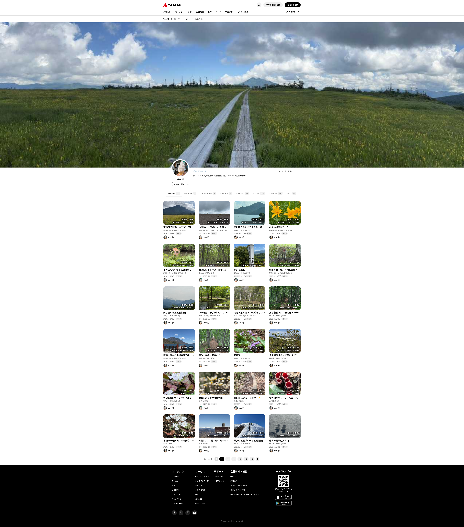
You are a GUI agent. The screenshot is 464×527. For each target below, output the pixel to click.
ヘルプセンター (295, 12)
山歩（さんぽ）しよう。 (181, 503)
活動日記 (167, 11)
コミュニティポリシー (238, 490)
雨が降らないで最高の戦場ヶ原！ (179, 269)
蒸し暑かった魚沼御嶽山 (175, 312)
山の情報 (200, 11)
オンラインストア (202, 481)
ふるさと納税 (242, 11)
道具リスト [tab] (225, 193)
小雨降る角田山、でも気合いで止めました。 (185, 440)
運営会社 (233, 476)
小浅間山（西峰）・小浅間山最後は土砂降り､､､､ (222, 227)
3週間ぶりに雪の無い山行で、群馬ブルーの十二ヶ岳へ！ (226, 440)
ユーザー (178, 19)
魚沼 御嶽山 (239, 269)
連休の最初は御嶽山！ (209, 355)
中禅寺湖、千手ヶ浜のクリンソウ (215, 312)
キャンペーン (177, 499)
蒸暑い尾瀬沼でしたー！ (281, 227)
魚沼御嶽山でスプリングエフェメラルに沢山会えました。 (191, 397)
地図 (190, 11)
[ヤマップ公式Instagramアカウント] (187, 512)
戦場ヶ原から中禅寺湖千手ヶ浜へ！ (180, 355)
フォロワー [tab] (275, 193)
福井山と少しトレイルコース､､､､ (285, 397)
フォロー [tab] (258, 193)
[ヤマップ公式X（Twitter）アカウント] (181, 512)
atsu (188, 19)
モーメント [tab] (189, 193)
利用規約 (233, 481)
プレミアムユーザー (200, 171)
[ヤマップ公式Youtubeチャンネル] (194, 512)
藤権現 (237, 355)
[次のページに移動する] (257, 459)
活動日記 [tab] (173, 193)
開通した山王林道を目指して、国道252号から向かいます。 (227, 269)
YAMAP (166, 19)
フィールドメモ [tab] (207, 193)
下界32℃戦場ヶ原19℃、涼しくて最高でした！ (186, 227)
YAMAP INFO (218, 476)
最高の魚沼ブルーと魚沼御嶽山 (249, 440)
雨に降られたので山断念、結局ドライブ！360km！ (259, 227)
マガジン (229, 11)
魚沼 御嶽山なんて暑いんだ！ (283, 355)
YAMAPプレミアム (202, 476)
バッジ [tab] (290, 193)
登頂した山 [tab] (242, 193)
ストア (218, 11)
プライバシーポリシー (238, 485)
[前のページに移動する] (216, 459)
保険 (210, 11)
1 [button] (221, 459)
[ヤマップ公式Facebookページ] (174, 512)
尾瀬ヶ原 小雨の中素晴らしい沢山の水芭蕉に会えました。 (262, 312)
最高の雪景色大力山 (279, 440)
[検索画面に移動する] (259, 4)
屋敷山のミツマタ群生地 (211, 397)
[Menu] (188, 184)
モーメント (180, 11)
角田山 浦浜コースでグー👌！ (248, 397)
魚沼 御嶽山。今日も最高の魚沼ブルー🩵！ (290, 312)
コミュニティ (177, 494)
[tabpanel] (232, 329)
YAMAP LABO (200, 503)
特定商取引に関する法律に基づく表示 (244, 494)
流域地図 (198, 499)
